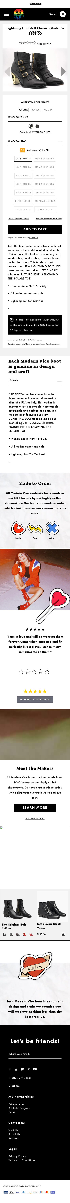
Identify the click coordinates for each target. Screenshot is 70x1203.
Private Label (16, 1104)
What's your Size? (17, 141)
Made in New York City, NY (25, 340)
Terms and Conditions (21, 1160)
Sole (35, 538)
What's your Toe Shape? (35, 102)
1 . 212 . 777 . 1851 (19, 1078)
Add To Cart (35, 229)
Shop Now (35, 4)
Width (52, 538)
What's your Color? (18, 117)
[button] (35, 699)
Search (53, 14)
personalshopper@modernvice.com (46, 344)
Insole (18, 538)
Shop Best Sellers (35, 867)
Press (11, 1112)
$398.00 (6, 928)
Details (13, 380)
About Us (14, 1134)
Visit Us (14, 1086)
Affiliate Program (19, 1108)
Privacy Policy (17, 1156)
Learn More (35, 807)
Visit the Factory (36, 340)
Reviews (13, 1138)
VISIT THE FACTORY (35, 818)
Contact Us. (33, 238)
